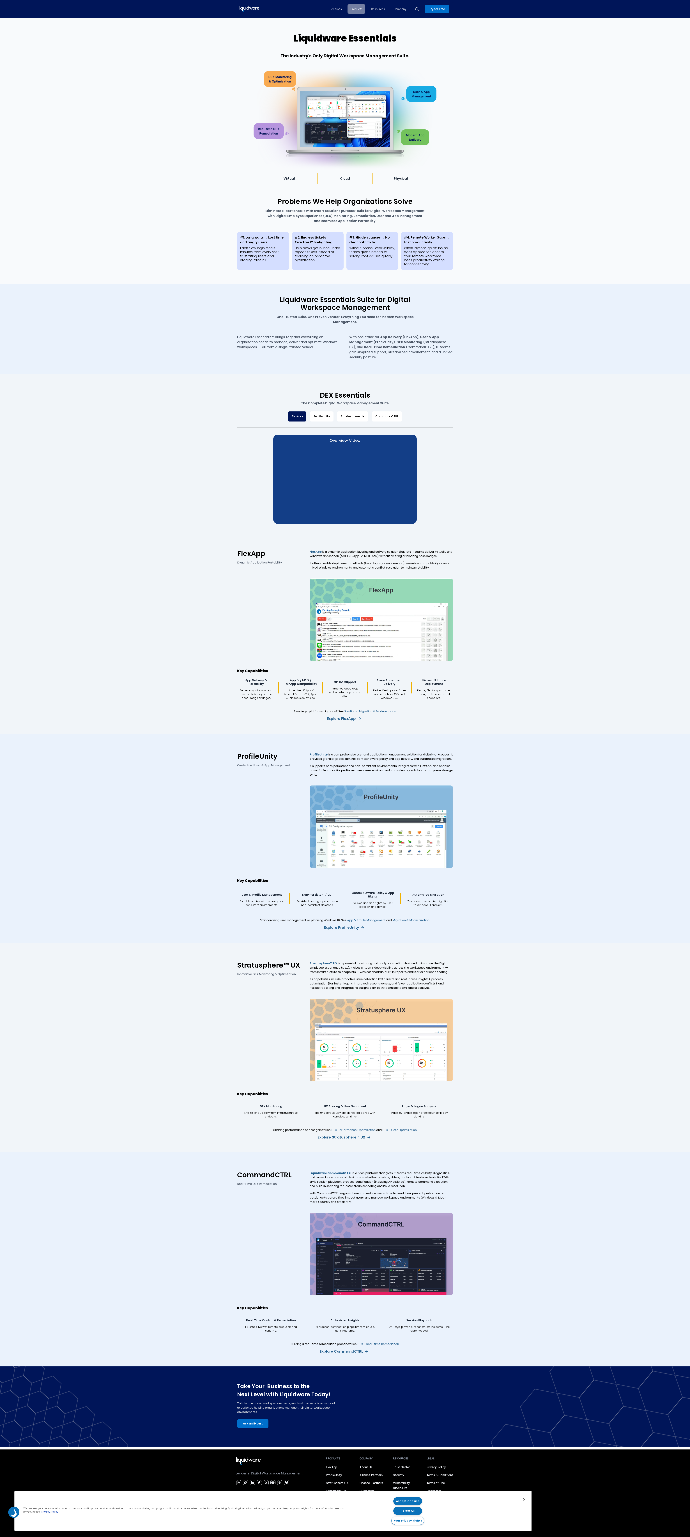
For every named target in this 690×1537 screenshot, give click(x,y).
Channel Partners (371, 1483)
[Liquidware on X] (266, 1482)
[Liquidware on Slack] (279, 1482)
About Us (366, 1467)
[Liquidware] (249, 9)
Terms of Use (436, 1483)
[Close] (524, 1499)
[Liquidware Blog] (245, 1482)
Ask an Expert (253, 1423)
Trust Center (401, 1467)
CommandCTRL (386, 416)
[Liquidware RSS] (238, 1482)
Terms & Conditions (440, 1475)
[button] (14, 1512)
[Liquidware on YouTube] (273, 1482)
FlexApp (297, 416)
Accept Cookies (407, 1501)
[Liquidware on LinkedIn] (252, 1482)
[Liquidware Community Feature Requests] (286, 1482)
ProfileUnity (322, 416)
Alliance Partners (371, 1475)
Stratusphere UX (353, 416)
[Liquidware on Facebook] (258, 1482)
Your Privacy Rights (407, 1520)
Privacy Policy (436, 1467)
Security (398, 1475)
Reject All (408, 1511)
